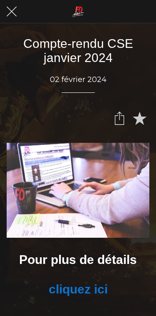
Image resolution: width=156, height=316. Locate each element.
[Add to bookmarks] (139, 118)
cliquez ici (78, 289)
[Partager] (119, 118)
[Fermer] (12, 12)
